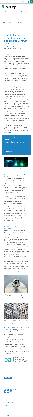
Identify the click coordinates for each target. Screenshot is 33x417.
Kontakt (6, 401)
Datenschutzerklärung (9, 402)
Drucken (7, 377)
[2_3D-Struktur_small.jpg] (16, 284)
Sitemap (5, 405)
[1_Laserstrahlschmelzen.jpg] (16, 162)
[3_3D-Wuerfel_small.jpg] (16, 311)
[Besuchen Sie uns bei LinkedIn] (5, 391)
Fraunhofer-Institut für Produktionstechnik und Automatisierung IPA (16, 11)
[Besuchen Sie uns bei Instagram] (11, 391)
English (22, 1)
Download (9, 151)
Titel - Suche (28, 1)
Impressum (6, 404)
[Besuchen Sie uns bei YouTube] (8, 391)
